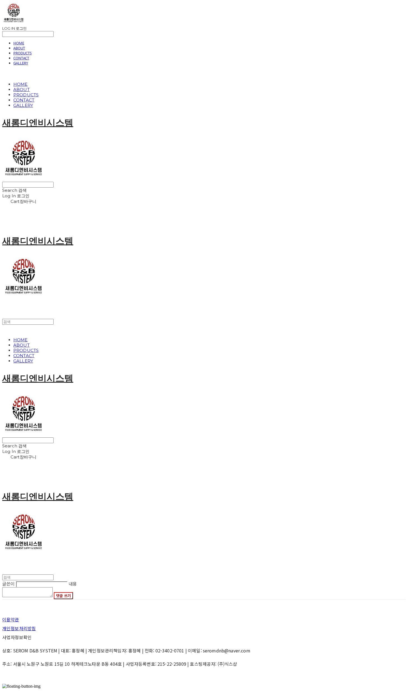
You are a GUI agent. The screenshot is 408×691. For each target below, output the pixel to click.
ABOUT (19, 48)
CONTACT (21, 58)
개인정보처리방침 (19, 628)
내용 (73, 583)
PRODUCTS (22, 53)
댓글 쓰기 (63, 595)
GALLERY (20, 62)
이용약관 (10, 619)
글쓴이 (8, 583)
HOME (18, 43)
